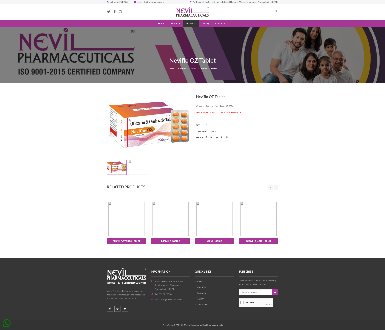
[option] (149, 125)
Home (161, 23)
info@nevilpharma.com (171, 299)
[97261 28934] (7, 324)
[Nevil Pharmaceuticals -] (192, 11)
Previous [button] (108, 125)
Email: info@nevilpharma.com (150, 2)
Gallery (205, 23)
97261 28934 (165, 294)
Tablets (193, 68)
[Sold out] (123, 229)
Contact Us (221, 23)
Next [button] (189, 125)
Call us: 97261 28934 (119, 2)
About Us (175, 23)
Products (191, 23)
